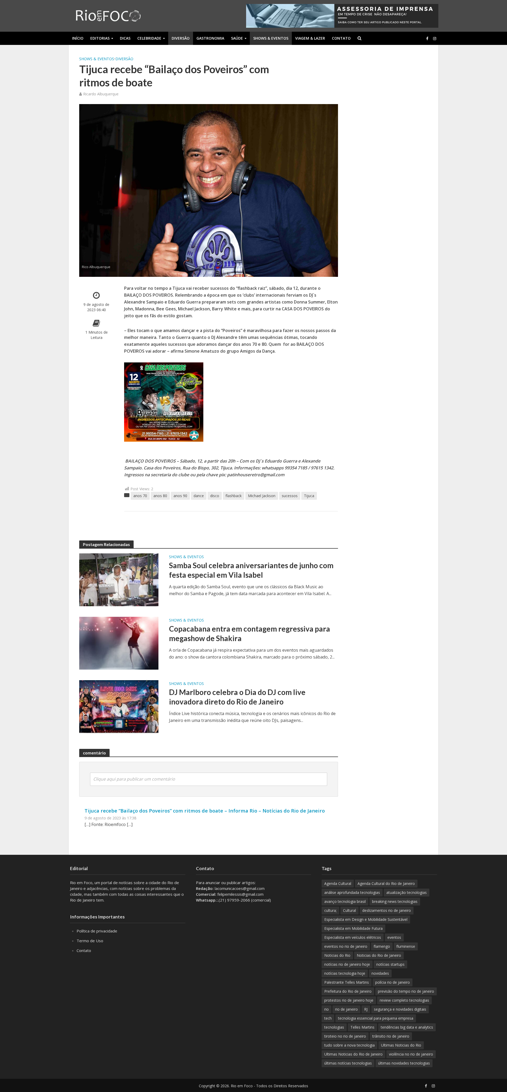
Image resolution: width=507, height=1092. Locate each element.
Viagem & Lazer (310, 38)
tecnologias (334, 1027)
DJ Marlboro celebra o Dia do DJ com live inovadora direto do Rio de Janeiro (237, 697)
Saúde (237, 38)
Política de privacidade (97, 931)
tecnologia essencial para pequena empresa (375, 1018)
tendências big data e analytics (407, 1027)
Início (77, 38)
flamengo (382, 946)
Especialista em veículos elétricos (352, 937)
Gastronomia (210, 38)
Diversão (181, 38)
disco (214, 495)
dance (199, 495)
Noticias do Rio (337, 955)
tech (328, 1018)
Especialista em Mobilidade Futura (353, 928)
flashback (234, 495)
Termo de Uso (90, 940)
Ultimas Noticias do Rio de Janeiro (353, 1054)
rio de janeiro (346, 1009)
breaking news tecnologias (394, 901)
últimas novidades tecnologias (404, 1063)
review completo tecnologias (404, 1000)
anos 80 (160, 495)
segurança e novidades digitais (400, 1009)
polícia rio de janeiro (392, 982)
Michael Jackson (261, 495)
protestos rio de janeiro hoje (348, 1000)
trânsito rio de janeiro (390, 1036)
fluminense (405, 946)
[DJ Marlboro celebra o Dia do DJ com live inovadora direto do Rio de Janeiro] (118, 706)
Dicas (125, 38)
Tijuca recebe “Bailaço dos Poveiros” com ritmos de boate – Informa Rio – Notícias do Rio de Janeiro (204, 810)
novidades (380, 973)
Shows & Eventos (270, 38)
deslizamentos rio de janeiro (386, 910)
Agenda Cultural (337, 883)
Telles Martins (362, 1027)
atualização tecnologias (406, 892)
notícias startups (390, 964)
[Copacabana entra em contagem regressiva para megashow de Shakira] (118, 643)
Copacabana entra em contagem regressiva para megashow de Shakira (249, 633)
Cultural (349, 910)
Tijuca (309, 495)
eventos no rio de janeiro (345, 946)
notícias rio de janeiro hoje (347, 964)
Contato (341, 38)
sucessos (290, 495)
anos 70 (140, 495)
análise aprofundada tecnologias (352, 892)
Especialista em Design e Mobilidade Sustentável (365, 919)
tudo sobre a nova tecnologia (349, 1045)
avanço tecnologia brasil (345, 901)
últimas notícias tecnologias (348, 1063)
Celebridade (149, 38)
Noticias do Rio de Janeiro (379, 955)
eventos (394, 937)
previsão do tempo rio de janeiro (406, 991)
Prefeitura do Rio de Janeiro (348, 991)
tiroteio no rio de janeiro (345, 1036)
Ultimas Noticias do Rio (401, 1045)
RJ (366, 1009)
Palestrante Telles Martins (346, 982)
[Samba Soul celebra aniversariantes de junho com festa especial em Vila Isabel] (118, 579)
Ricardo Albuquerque (101, 93)
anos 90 (180, 495)
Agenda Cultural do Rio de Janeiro (386, 883)
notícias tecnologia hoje (344, 973)
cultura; (330, 910)
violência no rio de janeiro (411, 1054)
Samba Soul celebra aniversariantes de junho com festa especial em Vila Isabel (251, 570)
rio (326, 1009)
